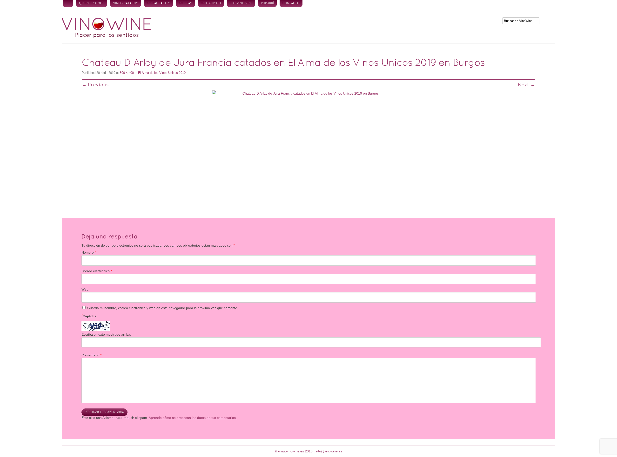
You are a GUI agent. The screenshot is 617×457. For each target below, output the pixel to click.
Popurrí (267, 3)
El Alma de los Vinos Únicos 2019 (162, 73)
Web (84, 289)
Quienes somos (91, 3)
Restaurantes (158, 3)
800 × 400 (127, 73)
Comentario (91, 355)
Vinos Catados (125, 3)
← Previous (95, 85)
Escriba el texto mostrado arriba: (106, 334)
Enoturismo (211, 3)
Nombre (88, 252)
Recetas (185, 3)
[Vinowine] (106, 37)
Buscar (548, 22)
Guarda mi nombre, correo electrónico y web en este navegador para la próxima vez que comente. (162, 308)
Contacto (291, 3)
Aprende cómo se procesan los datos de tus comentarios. (193, 418)
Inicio (68, 3)
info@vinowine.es (328, 451)
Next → (526, 85)
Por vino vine (241, 3)
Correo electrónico (96, 271)
